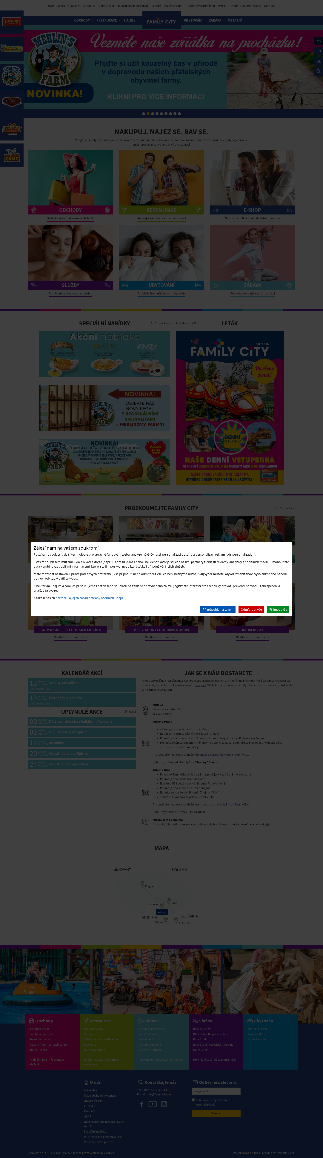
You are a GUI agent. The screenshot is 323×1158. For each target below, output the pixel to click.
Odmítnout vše (251, 609)
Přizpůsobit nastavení (218, 609)
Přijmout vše (278, 609)
